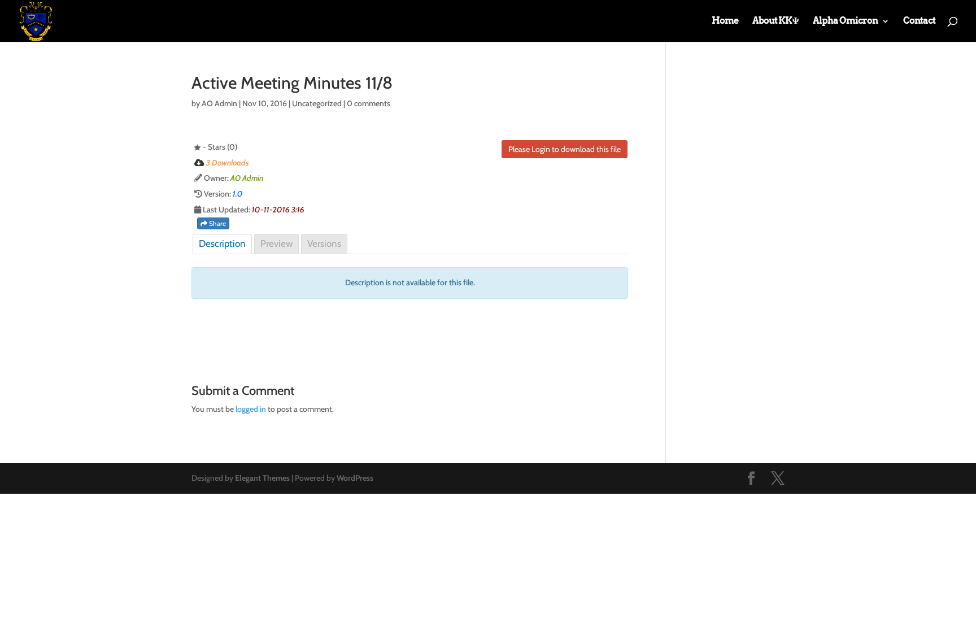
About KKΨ (775, 21)
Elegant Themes (262, 478)
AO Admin (219, 103)
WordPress (355, 478)
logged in (251, 409)
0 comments (368, 103)
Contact (919, 21)
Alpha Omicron (845, 21)
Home (725, 21)
